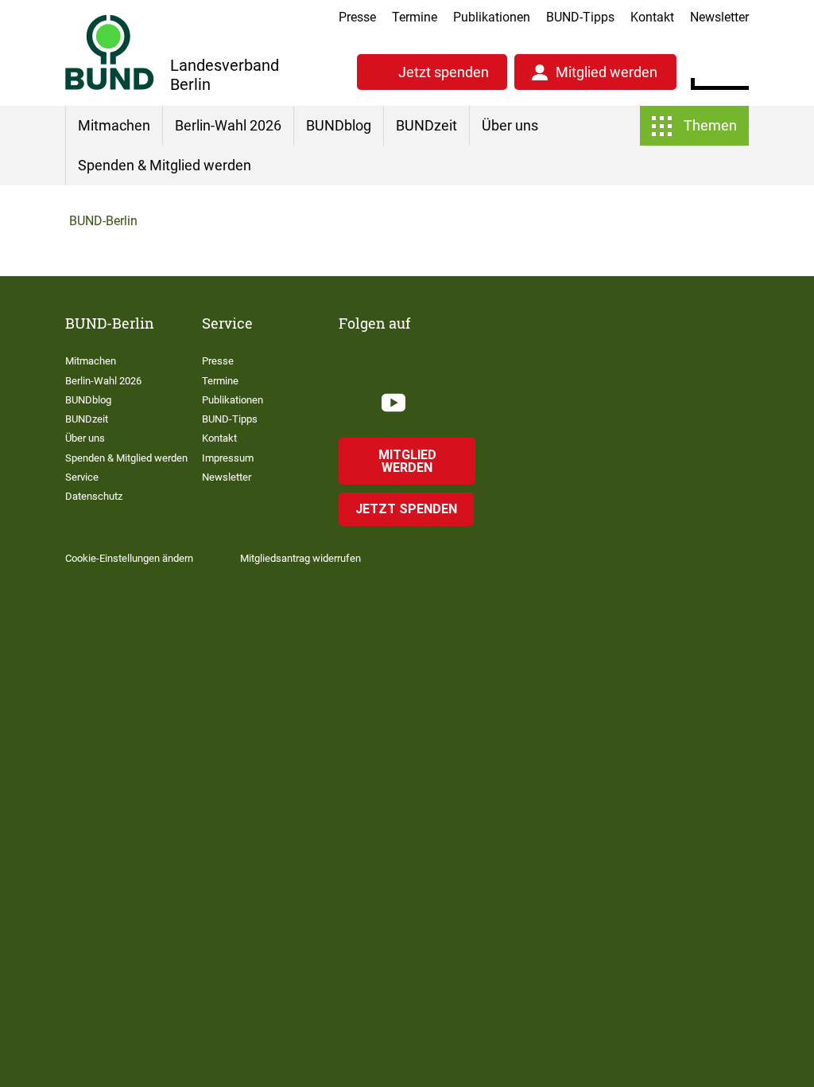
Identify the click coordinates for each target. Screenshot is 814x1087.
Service (82, 477)
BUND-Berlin (103, 220)
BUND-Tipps (580, 17)
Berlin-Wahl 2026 (228, 125)
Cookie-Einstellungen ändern (129, 558)
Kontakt (652, 17)
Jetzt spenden (721, 781)
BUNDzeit (426, 125)
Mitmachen (114, 125)
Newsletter (719, 17)
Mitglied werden (573, 781)
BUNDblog (338, 125)
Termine (414, 17)
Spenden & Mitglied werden (164, 165)
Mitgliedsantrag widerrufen (300, 558)
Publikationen (491, 17)
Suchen (736, 70)
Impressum (228, 458)
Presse (357, 17)
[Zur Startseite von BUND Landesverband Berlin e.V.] (109, 52)
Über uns (510, 125)
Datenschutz (93, 496)
